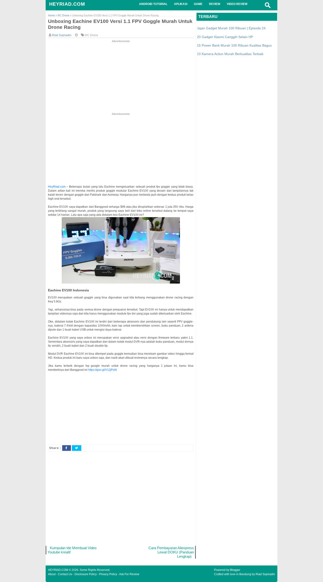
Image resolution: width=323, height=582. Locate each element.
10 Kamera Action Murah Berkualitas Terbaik (230, 54)
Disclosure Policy (85, 574)
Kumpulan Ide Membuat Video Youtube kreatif (72, 550)
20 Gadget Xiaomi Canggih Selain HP (225, 37)
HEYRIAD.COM (67, 4)
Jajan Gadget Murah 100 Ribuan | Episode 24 (231, 28)
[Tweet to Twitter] (76, 448)
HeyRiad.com (56, 186)
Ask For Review (129, 574)
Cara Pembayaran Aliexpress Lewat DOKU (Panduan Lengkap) (171, 552)
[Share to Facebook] (66, 448)
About (52, 574)
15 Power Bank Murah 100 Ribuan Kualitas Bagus (234, 45)
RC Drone (91, 35)
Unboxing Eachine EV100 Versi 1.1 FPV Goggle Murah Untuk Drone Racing (120, 24)
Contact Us (65, 574)
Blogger (235, 570)
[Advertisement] (120, 76)
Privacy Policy (108, 574)
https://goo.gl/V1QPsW (102, 369)
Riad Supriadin (265, 574)
